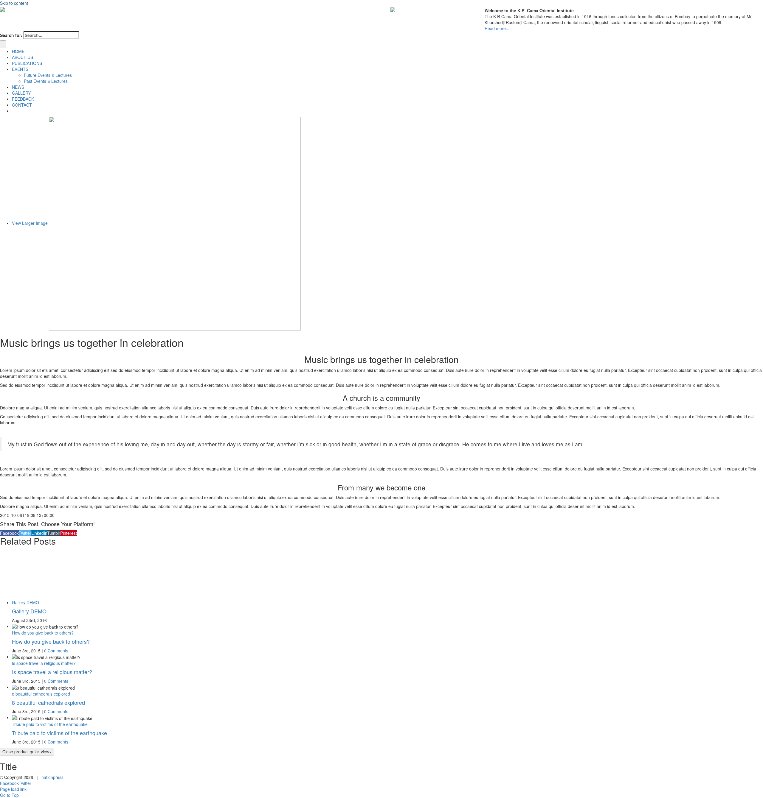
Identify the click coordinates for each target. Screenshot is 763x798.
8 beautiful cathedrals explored (41, 694)
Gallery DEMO (25, 602)
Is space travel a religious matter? (44, 663)
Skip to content (14, 3)
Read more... (497, 28)
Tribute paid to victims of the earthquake (50, 724)
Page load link (13, 789)
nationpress (52, 777)
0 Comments (56, 651)
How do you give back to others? (43, 633)
